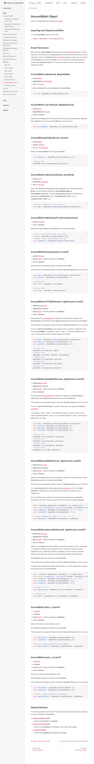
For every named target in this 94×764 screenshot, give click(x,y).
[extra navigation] (90, 3)
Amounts (59, 21)
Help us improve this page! (41, 741)
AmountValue (47, 81)
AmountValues (66, 488)
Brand (71, 52)
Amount (61, 57)
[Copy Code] (85, 94)
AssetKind (44, 182)
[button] (12, 8)
